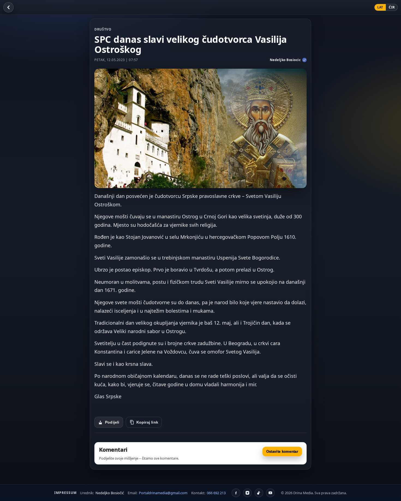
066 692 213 (216, 492)
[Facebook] (236, 492)
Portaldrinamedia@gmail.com (163, 492)
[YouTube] (270, 492)
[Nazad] (8, 7)
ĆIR (392, 7)
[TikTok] (259, 492)
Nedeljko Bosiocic (285, 60)
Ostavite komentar (282, 451)
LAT (380, 7)
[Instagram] (247, 492)
